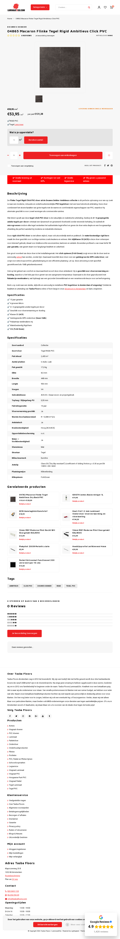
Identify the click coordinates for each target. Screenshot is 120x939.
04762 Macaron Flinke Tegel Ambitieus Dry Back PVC (33, 496)
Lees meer (19, 124)
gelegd (19, 257)
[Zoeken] (89, 7)
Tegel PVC (70, 586)
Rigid (59, 586)
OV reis (15, 879)
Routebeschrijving (12, 875)
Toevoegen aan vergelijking (22, 166)
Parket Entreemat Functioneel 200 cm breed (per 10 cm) (37, 561)
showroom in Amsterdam (75, 289)
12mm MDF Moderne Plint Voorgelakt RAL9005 (91, 531)
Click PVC (28, 586)
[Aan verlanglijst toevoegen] (109, 155)
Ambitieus (14, 586)
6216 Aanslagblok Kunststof (33, 511)
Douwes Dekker (17, 27)
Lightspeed (75, 931)
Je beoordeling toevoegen (45, 36)
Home (9, 19)
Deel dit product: (93, 166)
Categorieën (39, 7)
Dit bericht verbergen (48, 924)
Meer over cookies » (80, 924)
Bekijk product (25, 504)
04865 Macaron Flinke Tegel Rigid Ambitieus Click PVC (37, 19)
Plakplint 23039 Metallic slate (34, 546)
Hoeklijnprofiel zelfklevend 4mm (89, 546)
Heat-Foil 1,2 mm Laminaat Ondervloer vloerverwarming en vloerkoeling (89, 514)
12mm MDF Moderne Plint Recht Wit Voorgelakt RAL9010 (37, 531)
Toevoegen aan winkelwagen (63, 155)
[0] (111, 7)
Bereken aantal (36, 140)
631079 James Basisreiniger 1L (87, 495)
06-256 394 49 (13, 895)
